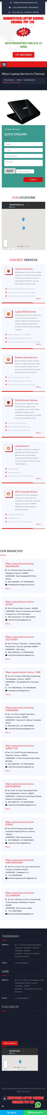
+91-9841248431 (23, 54)
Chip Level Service (24, 269)
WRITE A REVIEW (9, 1043)
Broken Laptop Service (26, 357)
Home (19, 80)
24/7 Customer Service (26, 491)
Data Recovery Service (26, 400)
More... (39, 298)
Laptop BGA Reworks (25, 311)
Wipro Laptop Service (12, 82)
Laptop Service (29, 80)
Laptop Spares (22, 446)
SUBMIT (33, 179)
